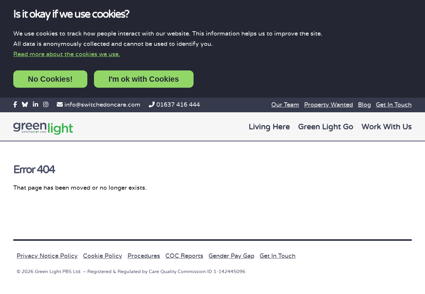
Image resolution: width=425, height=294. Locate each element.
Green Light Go (325, 127)
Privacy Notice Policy (47, 256)
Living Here (269, 127)
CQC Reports (184, 256)
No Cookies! (50, 79)
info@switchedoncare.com (102, 105)
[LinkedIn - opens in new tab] (35, 105)
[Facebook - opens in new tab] (15, 105)
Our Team (285, 105)
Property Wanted (328, 105)
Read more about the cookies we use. (66, 54)
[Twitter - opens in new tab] (25, 105)
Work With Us (387, 127)
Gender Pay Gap (231, 256)
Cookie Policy (102, 256)
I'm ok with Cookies (144, 79)
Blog (364, 105)
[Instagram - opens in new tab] (45, 105)
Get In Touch (394, 105)
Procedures (144, 256)
